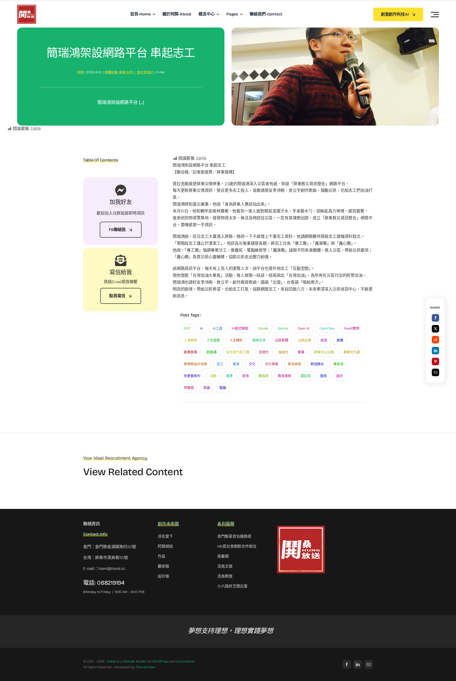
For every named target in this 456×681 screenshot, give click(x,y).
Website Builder (134, 661)
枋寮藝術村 (192, 376)
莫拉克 (306, 376)
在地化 (264, 352)
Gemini (283, 328)
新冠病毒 (294, 364)
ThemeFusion (145, 667)
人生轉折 (236, 340)
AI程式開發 (240, 328)
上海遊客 (190, 340)
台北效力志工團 (237, 352)
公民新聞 (281, 340)
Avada (111, 661)
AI (201, 328)
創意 (324, 340)
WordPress (160, 661)
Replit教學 (351, 328)
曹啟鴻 (338, 364)
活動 (213, 376)
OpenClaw (327, 328)
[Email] (436, 372)
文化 (252, 364)
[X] (436, 329)
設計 (339, 376)
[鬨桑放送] (26, 6)
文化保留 (271, 364)
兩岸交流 (259, 340)
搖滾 (236, 364)
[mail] (368, 664)
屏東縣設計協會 (195, 364)
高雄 (206, 388)
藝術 (323, 376)
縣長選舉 (284, 376)
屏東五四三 (127, 72)
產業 (229, 376)
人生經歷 (213, 340)
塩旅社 (283, 352)
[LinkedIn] (436, 351)
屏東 (301, 352)
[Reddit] (436, 340)
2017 (187, 328)
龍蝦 (222, 388)
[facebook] (346, 664)
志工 (220, 364)
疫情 (245, 376)
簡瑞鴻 (263, 376)
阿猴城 (189, 388)
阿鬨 (80, 72)
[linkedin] (357, 664)
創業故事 (190, 352)
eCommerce (185, 661)
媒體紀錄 (111, 72)
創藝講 (212, 352)
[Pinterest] (436, 361)
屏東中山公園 (324, 352)
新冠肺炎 (317, 364)
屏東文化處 (351, 352)
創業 (340, 340)
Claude (263, 328)
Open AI (304, 328)
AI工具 (217, 328)
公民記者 (304, 340)
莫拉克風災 (145, 72)
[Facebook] (436, 318)
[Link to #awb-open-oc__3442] (435, 14)
